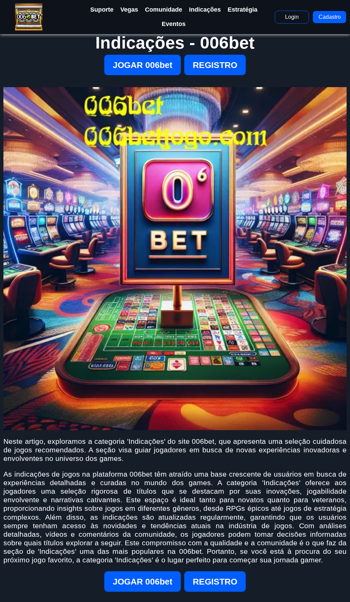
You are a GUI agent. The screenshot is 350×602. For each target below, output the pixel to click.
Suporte (101, 9)
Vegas (129, 9)
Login (292, 17)
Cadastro (330, 17)
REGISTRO (215, 65)
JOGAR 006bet (142, 65)
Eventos (174, 23)
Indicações (205, 9)
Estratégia (242, 9)
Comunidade (163, 9)
